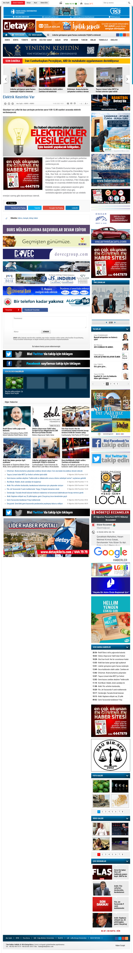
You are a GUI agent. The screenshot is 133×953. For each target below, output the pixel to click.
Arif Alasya (104, 346)
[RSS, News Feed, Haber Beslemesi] (127, 34)
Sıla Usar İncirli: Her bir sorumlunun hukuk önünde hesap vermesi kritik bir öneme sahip (110, 660)
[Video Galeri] (35, 35)
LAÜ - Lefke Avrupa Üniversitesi (77, 938)
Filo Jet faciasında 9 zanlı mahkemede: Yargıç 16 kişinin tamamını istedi (33, 489)
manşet (25, 218)
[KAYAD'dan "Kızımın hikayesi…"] (101, 844)
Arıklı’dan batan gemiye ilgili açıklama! (109, 663)
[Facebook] (5, 103)
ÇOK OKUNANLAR (99, 861)
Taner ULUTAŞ (105, 376)
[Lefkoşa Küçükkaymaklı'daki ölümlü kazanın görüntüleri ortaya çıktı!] (120, 844)
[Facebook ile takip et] (117, 34)
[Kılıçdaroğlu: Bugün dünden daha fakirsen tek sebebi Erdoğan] (101, 829)
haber (36, 218)
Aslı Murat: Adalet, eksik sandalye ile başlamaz (24, 482)
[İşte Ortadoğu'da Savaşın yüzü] (101, 801)
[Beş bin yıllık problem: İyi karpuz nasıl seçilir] (101, 786)
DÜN (118, 931)
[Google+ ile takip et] (124, 34)
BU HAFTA (111, 931)
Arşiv (35, 3)
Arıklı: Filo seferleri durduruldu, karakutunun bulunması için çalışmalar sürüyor (35, 485)
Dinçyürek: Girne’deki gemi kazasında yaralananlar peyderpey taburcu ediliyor (35, 504)
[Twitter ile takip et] (121, 34)
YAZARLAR (97, 329)
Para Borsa (26, 938)
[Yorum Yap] (68, 103)
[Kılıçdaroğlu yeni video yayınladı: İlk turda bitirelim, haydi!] (120, 829)
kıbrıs (20, 218)
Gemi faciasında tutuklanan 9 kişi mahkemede (23, 500)
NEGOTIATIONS (95, 938)
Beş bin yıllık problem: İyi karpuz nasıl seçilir (14, 392)
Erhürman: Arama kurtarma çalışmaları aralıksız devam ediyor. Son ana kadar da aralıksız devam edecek (80, 90)
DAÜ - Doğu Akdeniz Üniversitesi (44, 938)
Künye (29, 3)
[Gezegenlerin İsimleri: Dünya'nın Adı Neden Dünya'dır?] (120, 786)
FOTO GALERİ (98, 776)
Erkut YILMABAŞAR (105, 337)
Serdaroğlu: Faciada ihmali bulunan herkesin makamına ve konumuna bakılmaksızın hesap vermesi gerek (45, 493)
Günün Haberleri (18, 3)
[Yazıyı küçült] (80, 103)
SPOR (17, 938)
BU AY (103, 931)
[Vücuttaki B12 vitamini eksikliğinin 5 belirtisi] (120, 801)
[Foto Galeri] (18, 35)
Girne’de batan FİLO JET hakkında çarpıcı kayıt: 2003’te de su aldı (120, 873)
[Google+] (12, 103)
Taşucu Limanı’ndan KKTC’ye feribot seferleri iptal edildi (107, 90)
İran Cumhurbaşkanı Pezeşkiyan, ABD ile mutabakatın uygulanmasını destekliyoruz (72, 60)
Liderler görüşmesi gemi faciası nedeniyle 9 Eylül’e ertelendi (22, 90)
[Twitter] (9, 103)
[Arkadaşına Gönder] (71, 103)
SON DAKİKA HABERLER (102, 647)
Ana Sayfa (6, 3)
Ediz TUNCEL (100, 365)
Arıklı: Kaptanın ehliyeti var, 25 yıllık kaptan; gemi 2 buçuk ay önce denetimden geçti (37, 496)
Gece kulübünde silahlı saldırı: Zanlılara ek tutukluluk (73, 34)
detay (31, 218)
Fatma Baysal (107, 356)
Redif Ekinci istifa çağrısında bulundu (109, 653)
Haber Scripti (120, 945)
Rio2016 (60, 938)
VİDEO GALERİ (98, 818)
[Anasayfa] (6, 35)
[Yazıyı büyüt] (86, 103)
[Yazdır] (75, 103)
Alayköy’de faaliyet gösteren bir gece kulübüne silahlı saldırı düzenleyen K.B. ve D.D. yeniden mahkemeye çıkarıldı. (75, 463)
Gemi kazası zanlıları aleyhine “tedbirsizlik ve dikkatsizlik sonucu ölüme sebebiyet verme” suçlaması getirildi (46, 478)
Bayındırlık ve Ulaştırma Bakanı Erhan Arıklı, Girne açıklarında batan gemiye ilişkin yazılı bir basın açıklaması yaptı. (16, 463)
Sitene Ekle (44, 3)
